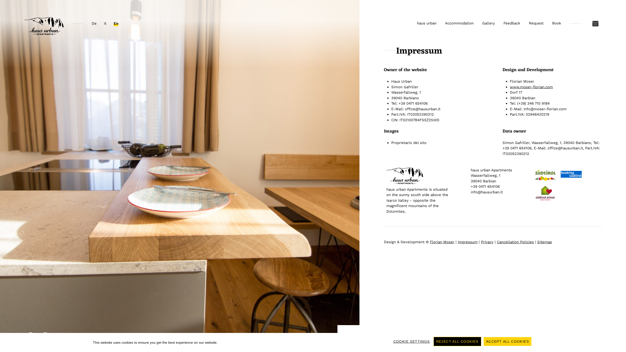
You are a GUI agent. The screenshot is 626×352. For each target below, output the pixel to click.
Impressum (468, 242)
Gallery (488, 23)
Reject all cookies (457, 341)
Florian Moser (442, 242)
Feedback (511, 23)
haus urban (426, 23)
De (94, 23)
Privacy (487, 242)
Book (556, 23)
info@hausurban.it (487, 192)
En (116, 23)
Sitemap (544, 242)
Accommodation (459, 23)
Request (536, 23)
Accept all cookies (507, 341)
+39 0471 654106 (485, 186)
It (105, 23)
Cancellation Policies (515, 242)
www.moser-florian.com (531, 87)
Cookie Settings (411, 341)
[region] (313, 342)
